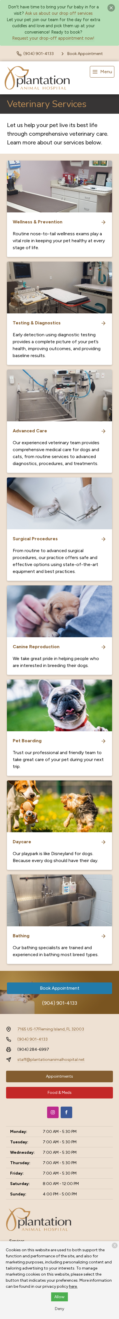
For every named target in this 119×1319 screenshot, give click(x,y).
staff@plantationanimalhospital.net (51, 1059)
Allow (59, 1296)
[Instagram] (53, 1112)
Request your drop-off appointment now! (53, 38)
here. (73, 1286)
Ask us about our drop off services (59, 13)
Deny (59, 1308)
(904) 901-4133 (59, 1003)
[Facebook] (66, 1112)
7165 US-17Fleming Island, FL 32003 (50, 1029)
